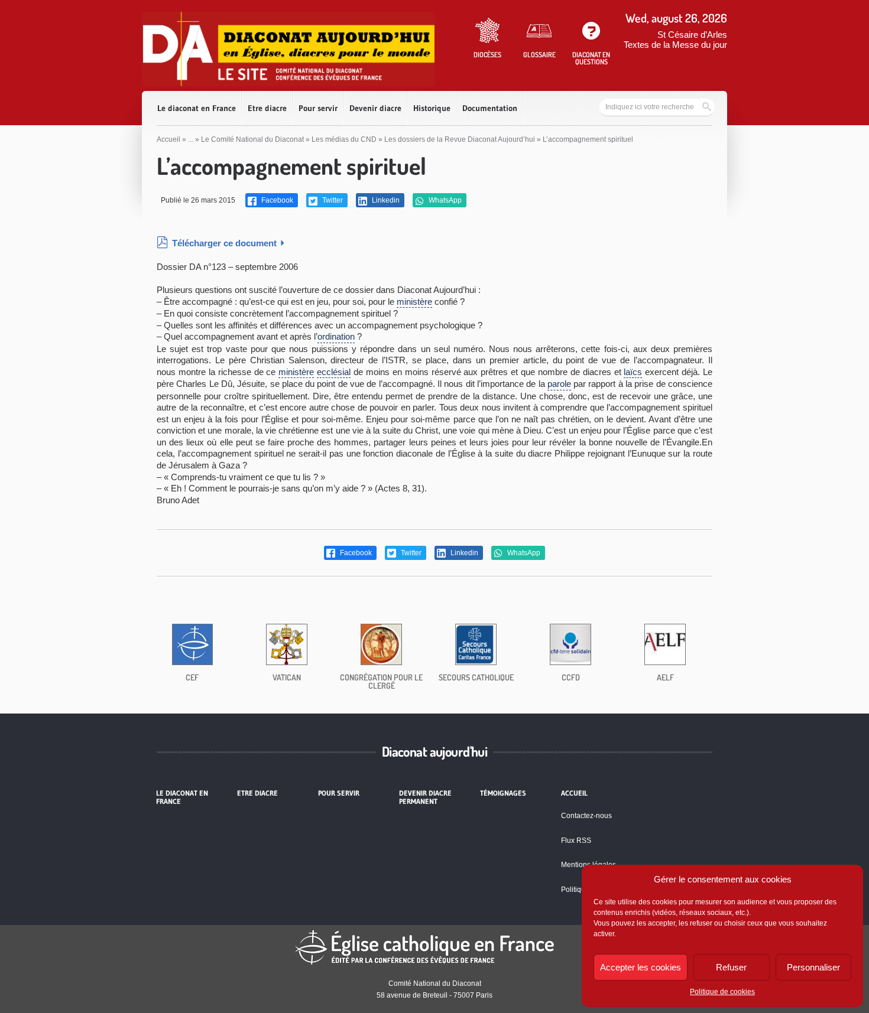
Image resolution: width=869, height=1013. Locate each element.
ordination (336, 336)
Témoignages (503, 793)
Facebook (276, 200)
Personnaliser (813, 967)
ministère (414, 302)
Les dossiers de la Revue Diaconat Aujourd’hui (459, 139)
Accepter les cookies (640, 967)
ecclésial (334, 372)
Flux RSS (576, 840)
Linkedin (385, 200)
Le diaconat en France (196, 108)
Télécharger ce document (224, 243)
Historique (431, 108)
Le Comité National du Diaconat (252, 139)
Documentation (489, 108)
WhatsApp (444, 200)
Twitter (331, 200)
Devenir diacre (375, 108)
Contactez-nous (586, 816)
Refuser (731, 967)
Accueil (168, 139)
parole (559, 384)
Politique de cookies (722, 992)
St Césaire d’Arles (692, 35)
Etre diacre (267, 108)
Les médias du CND (344, 139)
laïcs (633, 372)
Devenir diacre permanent (425, 797)
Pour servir (318, 108)
